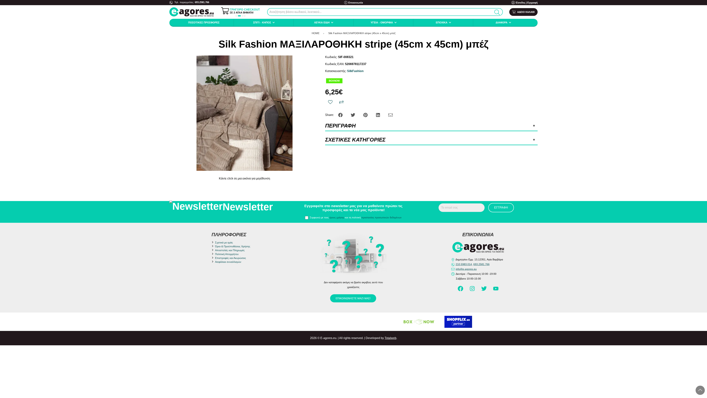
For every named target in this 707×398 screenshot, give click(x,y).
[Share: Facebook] (340, 114)
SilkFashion (355, 71)
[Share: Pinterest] (365, 114)
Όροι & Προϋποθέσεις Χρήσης (232, 246)
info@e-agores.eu (466, 269)
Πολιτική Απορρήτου (227, 254)
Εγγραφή (532, 2)
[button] (236, 16)
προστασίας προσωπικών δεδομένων (381, 217)
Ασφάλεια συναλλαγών (228, 261)
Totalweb (390, 338)
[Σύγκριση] (341, 102)
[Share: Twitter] (353, 114)
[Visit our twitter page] (484, 290)
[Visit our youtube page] (496, 290)
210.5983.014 (464, 264)
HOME (315, 33)
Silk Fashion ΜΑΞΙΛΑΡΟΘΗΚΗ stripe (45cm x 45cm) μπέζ (361, 33)
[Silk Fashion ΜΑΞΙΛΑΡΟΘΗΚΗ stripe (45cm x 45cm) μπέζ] (244, 113)
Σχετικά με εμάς (224, 242)
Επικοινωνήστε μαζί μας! (353, 298)
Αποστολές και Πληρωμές (230, 250)
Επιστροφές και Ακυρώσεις (230, 257)
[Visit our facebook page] (461, 290)
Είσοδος (520, 2)
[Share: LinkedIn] (378, 114)
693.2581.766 (202, 2)
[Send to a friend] (390, 114)
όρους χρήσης (336, 217)
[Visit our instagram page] (472, 290)
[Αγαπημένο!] (330, 102)
